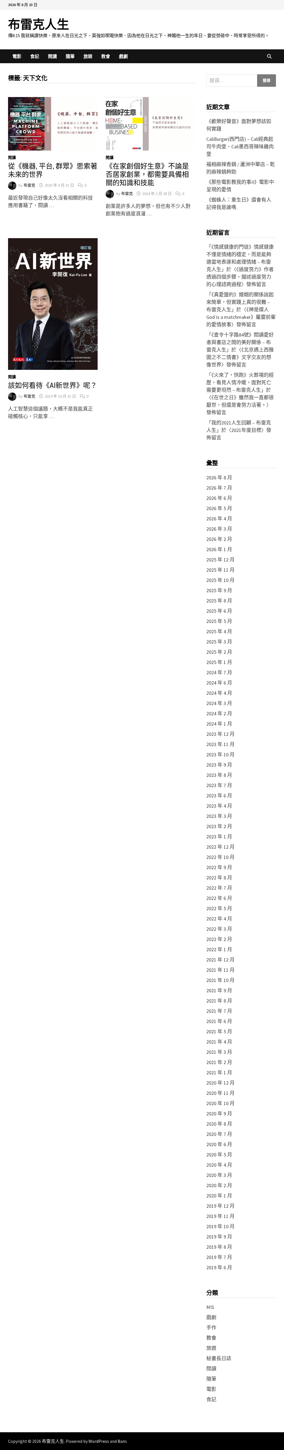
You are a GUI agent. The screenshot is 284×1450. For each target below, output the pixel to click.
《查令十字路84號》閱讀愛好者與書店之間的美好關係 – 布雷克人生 (240, 342)
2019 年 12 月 (220, 1206)
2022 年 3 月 (219, 929)
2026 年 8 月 (219, 477)
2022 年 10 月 (220, 857)
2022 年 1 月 (219, 949)
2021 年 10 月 (220, 980)
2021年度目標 (246, 430)
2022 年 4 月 (219, 918)
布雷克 (29, 185)
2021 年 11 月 (220, 970)
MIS (210, 1307)
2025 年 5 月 (219, 621)
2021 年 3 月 (219, 1052)
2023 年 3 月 (219, 816)
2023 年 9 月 (219, 765)
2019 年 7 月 (219, 1257)
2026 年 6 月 (219, 498)
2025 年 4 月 (219, 631)
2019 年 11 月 (220, 1216)
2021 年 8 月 (219, 1001)
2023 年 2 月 (219, 826)
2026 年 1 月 (219, 549)
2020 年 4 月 (219, 1165)
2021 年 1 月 (219, 1072)
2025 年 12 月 (220, 559)
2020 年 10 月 (220, 1103)
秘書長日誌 (218, 1358)
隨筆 (70, 56)
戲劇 (123, 56)
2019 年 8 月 (219, 1247)
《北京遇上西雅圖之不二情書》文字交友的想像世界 (240, 357)
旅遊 (87, 56)
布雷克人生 (38, 24)
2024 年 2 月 (219, 713)
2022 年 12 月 (220, 847)
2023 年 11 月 (220, 744)
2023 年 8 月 (219, 775)
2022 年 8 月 (219, 877)
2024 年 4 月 (219, 693)
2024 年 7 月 (219, 672)
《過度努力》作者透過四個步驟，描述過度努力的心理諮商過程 (240, 277)
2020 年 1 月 (219, 1195)
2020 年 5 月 (219, 1154)
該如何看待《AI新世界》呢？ (52, 385)
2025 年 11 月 (220, 570)
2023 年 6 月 (219, 795)
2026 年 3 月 (219, 529)
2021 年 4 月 (219, 1042)
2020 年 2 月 (219, 1185)
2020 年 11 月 (220, 1093)
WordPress (98, 1441)
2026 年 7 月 (219, 488)
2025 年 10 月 (220, 580)
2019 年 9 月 (219, 1236)
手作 (211, 1327)
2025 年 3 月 (219, 641)
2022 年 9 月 (219, 867)
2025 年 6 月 (219, 611)
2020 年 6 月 (219, 1144)
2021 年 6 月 (219, 1021)
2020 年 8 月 (219, 1124)
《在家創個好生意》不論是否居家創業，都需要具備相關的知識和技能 (147, 174)
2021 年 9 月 (219, 990)
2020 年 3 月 (219, 1175)
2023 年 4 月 (219, 806)
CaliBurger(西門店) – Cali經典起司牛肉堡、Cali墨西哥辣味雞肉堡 (240, 146)
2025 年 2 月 (219, 652)
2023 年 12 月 (220, 734)
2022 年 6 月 (219, 898)
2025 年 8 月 (219, 600)
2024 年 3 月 (219, 703)
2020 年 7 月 (219, 1134)
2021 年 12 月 (220, 960)
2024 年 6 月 (219, 683)
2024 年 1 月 (219, 724)
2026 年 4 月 (219, 518)
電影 (16, 56)
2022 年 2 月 (219, 939)
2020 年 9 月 (219, 1113)
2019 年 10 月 (220, 1226)
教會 (105, 56)
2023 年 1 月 (219, 836)
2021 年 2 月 (219, 1062)
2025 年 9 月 (219, 590)
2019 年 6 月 (219, 1267)
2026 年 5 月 (219, 508)
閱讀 (52, 56)
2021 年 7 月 (219, 1011)
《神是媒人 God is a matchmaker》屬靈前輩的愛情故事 (241, 317)
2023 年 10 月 (220, 754)
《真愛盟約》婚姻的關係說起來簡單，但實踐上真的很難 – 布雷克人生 (240, 302)
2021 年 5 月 (219, 1031)
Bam (122, 1441)
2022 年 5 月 (219, 908)
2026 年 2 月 (219, 539)
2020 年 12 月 (220, 1083)
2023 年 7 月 (219, 785)
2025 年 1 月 (219, 662)
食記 (34, 56)
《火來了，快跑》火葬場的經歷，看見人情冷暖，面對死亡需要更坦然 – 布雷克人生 (240, 382)
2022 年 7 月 (219, 888)
